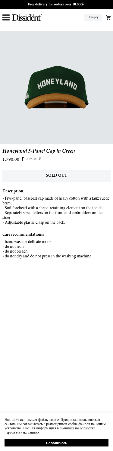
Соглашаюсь (56, 443)
